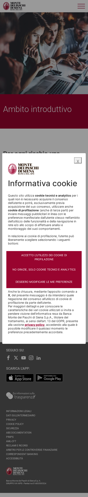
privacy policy (34, 324)
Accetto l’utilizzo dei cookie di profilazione (44, 257)
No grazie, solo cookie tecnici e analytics (44, 269)
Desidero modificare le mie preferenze (44, 281)
